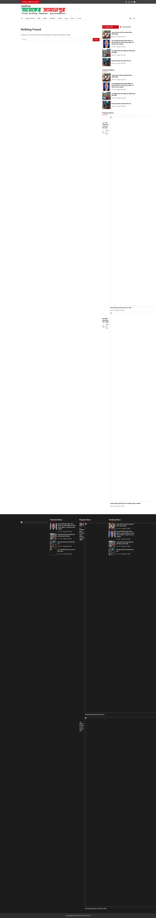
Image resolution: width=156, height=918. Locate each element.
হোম (22, 18)
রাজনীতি (45, 18)
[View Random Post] (130, 18)
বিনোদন (72, 18)
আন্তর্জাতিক (52, 18)
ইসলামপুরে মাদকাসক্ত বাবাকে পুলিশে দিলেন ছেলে (121, 61)
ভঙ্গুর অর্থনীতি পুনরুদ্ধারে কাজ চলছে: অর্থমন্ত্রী (105, 320)
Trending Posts (126, 27)
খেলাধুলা (66, 18)
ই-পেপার (79, 18)
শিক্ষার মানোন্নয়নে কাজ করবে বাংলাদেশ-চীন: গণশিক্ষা (120, 307)
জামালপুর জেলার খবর (30, 18)
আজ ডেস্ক (113, 36)
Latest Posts (109, 27)
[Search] (134, 18)
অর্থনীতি (60, 18)
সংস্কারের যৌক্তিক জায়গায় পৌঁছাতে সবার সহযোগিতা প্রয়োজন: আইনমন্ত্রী (125, 503)
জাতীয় (38, 18)
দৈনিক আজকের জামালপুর (84, 915)
